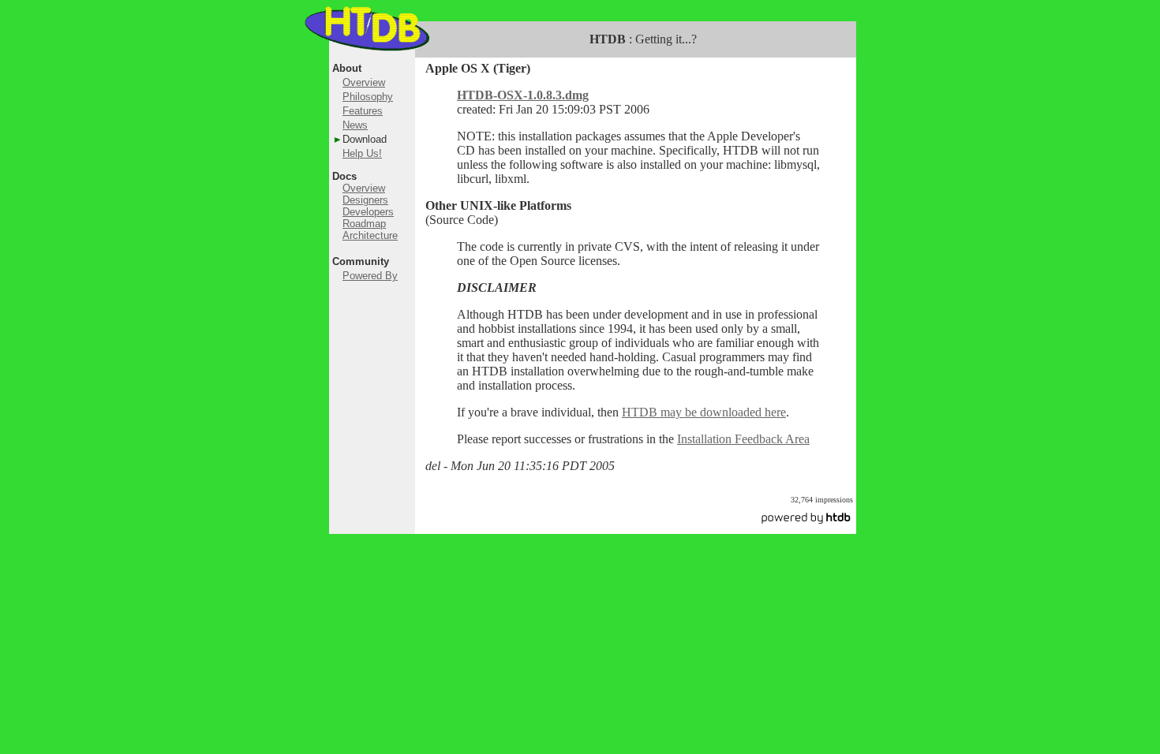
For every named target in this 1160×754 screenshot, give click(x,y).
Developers (368, 212)
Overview (363, 82)
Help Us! (362, 153)
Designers (365, 200)
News (355, 125)
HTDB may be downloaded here (704, 412)
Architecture (370, 235)
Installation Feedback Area (743, 439)
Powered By (370, 276)
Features (362, 111)
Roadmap (364, 224)
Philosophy (367, 97)
